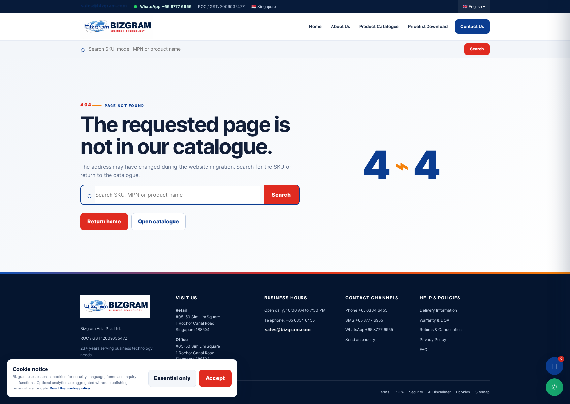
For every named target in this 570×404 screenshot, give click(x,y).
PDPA (399, 392)
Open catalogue (158, 221)
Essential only (172, 378)
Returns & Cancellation (441, 329)
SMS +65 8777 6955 (364, 320)
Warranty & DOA (434, 320)
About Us (340, 26)
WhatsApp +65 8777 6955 (163, 6)
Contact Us (472, 26)
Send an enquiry (360, 339)
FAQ (423, 349)
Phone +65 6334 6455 (366, 310)
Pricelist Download (428, 26)
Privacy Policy (433, 339)
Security (416, 392)
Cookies (463, 392)
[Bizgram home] (116, 27)
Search (477, 49)
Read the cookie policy (70, 388)
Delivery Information (438, 310)
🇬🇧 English (474, 6)
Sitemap (482, 392)
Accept (215, 378)
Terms (384, 392)
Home (315, 26)
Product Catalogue (379, 26)
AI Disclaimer (439, 392)
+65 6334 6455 (300, 320)
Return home (104, 221)
